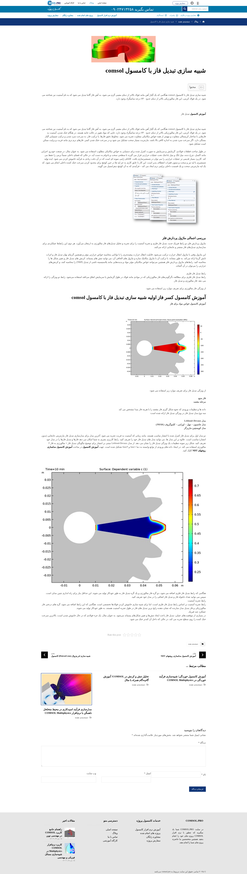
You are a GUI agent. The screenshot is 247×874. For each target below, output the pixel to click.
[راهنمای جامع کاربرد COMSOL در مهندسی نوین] (70, 833)
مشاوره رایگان (153, 837)
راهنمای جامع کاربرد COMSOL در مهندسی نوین (53, 832)
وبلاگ (115, 833)
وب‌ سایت (91, 773)
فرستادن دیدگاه (197, 789)
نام (203, 774)
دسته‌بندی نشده (193, 644)
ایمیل (147, 773)
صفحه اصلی (112, 829)
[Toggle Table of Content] (200, 87)
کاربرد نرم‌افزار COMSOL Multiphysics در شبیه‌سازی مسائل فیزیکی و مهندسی (60, 851)
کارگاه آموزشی (110, 840)
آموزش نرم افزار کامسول (147, 829)
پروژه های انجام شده (150, 833)
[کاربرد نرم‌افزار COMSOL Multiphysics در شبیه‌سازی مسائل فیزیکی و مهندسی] (70, 848)
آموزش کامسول (90, 447)
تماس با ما (113, 837)
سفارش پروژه (153, 840)
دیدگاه (202, 742)
